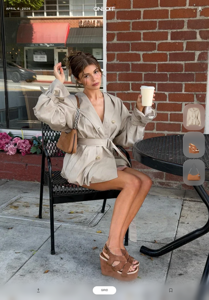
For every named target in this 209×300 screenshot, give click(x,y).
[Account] (200, 9)
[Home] (104, 8)
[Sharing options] (38, 290)
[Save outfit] (170, 290)
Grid (104, 290)
